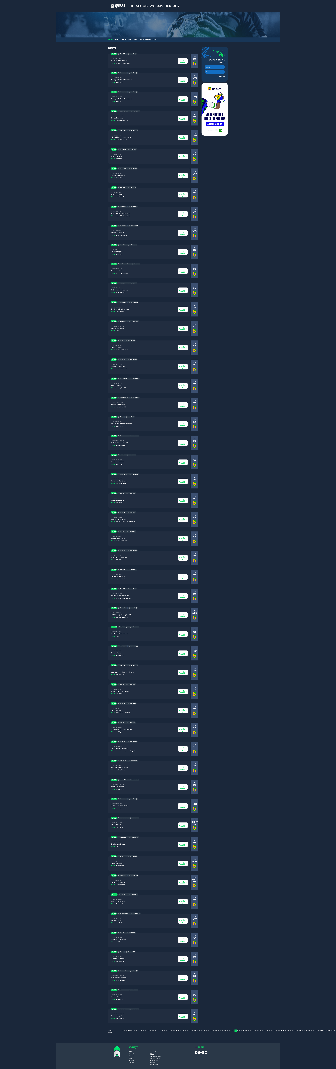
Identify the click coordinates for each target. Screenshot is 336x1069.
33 (181, 1030)
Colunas (131, 1060)
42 (199, 1030)
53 (223, 1030)
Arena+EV (153, 1052)
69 (256, 1030)
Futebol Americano (145, 40)
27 (168, 1030)
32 (178, 1030)
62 (241, 1030)
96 (313, 1030)
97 (315, 1030)
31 (176, 1030)
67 (252, 1030)
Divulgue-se (154, 1064)
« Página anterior (110, 1030)
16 (145, 1030)
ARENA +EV (176, 6)
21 (155, 1030)
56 (229, 1030)
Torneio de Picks (155, 1056)
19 (151, 1030)
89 (298, 1030)
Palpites (131, 1054)
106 (334, 1030)
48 (212, 1030)
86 (292, 1030)
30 (174, 1030)
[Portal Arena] (118, 6)
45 (206, 1030)
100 (322, 1030)
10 (132, 1030)
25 (164, 1030)
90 (300, 1030)
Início (130, 1052)
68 (254, 1030)
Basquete (117, 40)
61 (239, 1030)
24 (162, 1030)
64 (246, 1030)
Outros (155, 40)
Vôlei (129, 40)
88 (296, 1030)
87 (294, 1030)
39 (193, 1030)
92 (304, 1030)
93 (307, 1030)
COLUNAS (160, 6)
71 (260, 1030)
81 (281, 1030)
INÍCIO (131, 6)
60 (237, 1030)
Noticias (131, 1056)
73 (265, 1030)
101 (324, 1030)
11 (134, 1030)
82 (283, 1030)
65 (248, 1030)
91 (302, 1030)
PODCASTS (168, 6)
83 (286, 1030)
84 (288, 1030)
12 (136, 1030)
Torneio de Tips (155, 1058)
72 (262, 1030)
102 (326, 1030)
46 (208, 1030)
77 (273, 1030)
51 (218, 1030)
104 (330, 1030)
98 (317, 1030)
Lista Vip (131, 1062)
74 (267, 1030)
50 (216, 1030)
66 (250, 1030)
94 (309, 1030)
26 (166, 1030)
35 (185, 1030)
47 (210, 1030)
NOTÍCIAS (145, 6)
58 (233, 1030)
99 (319, 1030)
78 (275, 1030)
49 (214, 1030)
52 (220, 1030)
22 (157, 1030)
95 (311, 1030)
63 (244, 1030)
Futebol (124, 40)
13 (139, 1030)
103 (328, 1030)
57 (231, 1030)
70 (258, 1030)
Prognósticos (154, 1060)
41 (197, 1030)
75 (269, 1030)
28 (170, 1030)
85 (290, 1030)
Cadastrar (222, 77)
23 (160, 1030)
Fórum (152, 1054)
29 (172, 1030)
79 (277, 1030)
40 (195, 1030)
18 (149, 1030)
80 (279, 1030)
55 (227, 1030)
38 (191, 1030)
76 (271, 1030)
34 (183, 1030)
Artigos (131, 1058)
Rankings (153, 1062)
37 (189, 1030)
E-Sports (135, 40)
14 (141, 1030)
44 (204, 1030)
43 (202, 1030)
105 (332, 1030)
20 (153, 1030)
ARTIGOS (152, 6)
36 (187, 1030)
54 (225, 1030)
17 (147, 1030)
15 (143, 1030)
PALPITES (138, 6)
